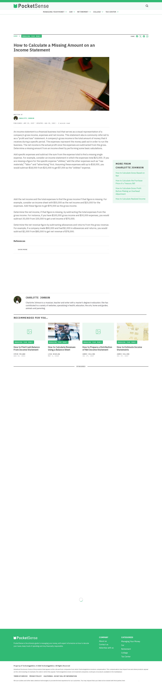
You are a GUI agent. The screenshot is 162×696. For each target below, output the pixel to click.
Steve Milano (19, 354)
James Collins (88, 354)
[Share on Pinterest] (144, 36)
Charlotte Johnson (26, 118)
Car (71, 12)
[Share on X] (140, 36)
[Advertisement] (61, 272)
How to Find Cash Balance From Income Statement (27, 348)
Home (16, 36)
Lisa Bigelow (54, 354)
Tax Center (111, 12)
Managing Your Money (53, 12)
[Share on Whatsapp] (147, 36)
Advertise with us (106, 648)
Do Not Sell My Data (132, 680)
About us (103, 641)
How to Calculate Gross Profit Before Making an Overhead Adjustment (128, 191)
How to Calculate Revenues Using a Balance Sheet (61, 348)
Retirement (82, 12)
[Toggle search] (147, 5)
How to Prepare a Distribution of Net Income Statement (97, 348)
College (97, 12)
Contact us (103, 644)
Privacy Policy (35, 676)
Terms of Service (21, 676)
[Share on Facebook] (137, 36)
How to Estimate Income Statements (129, 348)
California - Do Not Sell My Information (60, 676)
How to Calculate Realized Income (130, 199)
